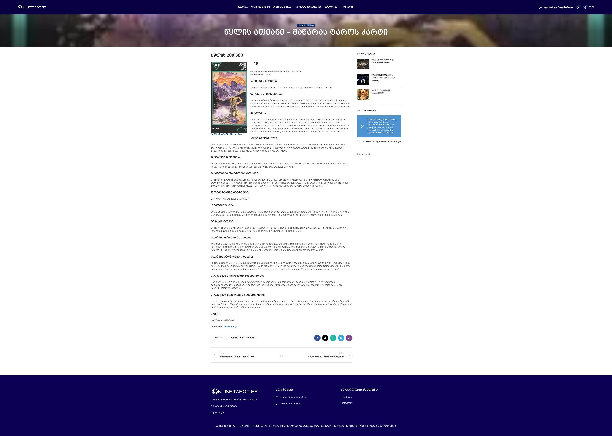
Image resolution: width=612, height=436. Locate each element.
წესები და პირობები (224, 406)
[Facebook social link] (317, 338)
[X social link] (325, 338)
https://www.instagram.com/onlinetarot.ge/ (380, 141)
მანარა (218, 338)
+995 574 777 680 (289, 404)
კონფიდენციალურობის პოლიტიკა (234, 399)
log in (368, 154)
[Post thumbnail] (363, 64)
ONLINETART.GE (250, 426)
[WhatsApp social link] (333, 338)
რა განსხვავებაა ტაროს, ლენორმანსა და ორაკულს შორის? (383, 78)
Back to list (282, 355)
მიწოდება (217, 413)
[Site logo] (32, 7)
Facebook (346, 397)
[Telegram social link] (341, 338)
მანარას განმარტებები (242, 338)
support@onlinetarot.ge (293, 397)
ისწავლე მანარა (306, 25)
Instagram (346, 403)
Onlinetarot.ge (230, 326)
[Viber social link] (349, 338)
